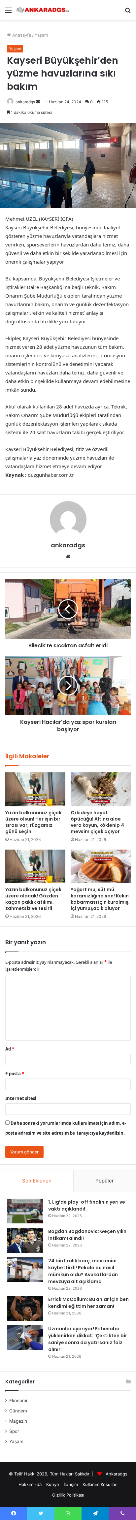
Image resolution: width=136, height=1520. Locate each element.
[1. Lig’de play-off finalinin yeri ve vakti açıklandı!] (25, 1211)
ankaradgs (25, 101)
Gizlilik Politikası (68, 1495)
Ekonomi (18, 1400)
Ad (9, 1049)
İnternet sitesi (20, 1098)
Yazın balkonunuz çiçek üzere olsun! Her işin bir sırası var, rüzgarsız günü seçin (33, 822)
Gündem (18, 1410)
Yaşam (41, 35)
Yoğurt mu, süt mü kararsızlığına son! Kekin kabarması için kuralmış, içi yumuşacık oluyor (100, 899)
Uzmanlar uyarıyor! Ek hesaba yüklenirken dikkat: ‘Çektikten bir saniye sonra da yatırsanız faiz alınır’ (87, 1339)
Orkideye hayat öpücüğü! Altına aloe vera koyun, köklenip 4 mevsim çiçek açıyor (97, 822)
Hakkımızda (30, 1484)
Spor (14, 1431)
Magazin (18, 1421)
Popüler (104, 1181)
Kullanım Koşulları (100, 1484)
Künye (52, 1484)
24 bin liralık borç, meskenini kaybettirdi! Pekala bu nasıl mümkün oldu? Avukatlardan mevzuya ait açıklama (83, 1271)
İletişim (71, 1484)
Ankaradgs (116, 1473)
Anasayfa (21, 35)
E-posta (14, 1074)
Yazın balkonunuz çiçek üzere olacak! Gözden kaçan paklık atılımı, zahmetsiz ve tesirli (33, 899)
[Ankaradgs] (43, 10)
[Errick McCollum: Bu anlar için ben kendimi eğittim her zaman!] (25, 1308)
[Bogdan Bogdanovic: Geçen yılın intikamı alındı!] (25, 1240)
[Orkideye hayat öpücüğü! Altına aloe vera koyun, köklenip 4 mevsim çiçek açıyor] (101, 789)
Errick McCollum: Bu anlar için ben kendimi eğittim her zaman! (88, 1303)
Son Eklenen (36, 1181)
